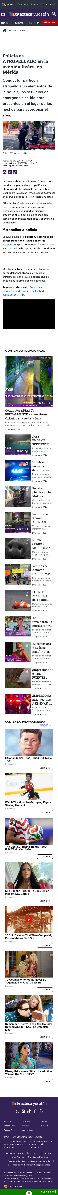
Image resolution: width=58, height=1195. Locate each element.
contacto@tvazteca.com (40, 1141)
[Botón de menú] (3, 14)
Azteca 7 (50, 4)
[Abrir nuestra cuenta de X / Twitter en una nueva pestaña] (17, 1111)
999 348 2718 (35, 1144)
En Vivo (51, 23)
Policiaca (13, 30)
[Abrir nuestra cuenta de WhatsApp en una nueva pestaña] (41, 1111)
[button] (29, 1193)
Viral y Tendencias (38, 22)
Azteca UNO (37, 4)
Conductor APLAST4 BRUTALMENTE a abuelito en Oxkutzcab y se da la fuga (26, 414)
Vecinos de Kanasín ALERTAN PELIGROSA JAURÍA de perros (40, 524)
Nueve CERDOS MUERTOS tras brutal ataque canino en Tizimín (42, 549)
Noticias (5, 22)
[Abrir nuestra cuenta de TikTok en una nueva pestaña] (29, 1111)
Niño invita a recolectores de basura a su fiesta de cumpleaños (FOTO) (24, 291)
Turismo (19, 22)
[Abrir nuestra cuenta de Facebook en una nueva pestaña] (35, 1111)
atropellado (9, 244)
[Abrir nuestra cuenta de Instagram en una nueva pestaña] (23, 1111)
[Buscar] (54, 14)
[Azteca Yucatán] (29, 14)
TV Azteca (22, 4)
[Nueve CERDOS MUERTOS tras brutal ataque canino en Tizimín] (18, 549)
